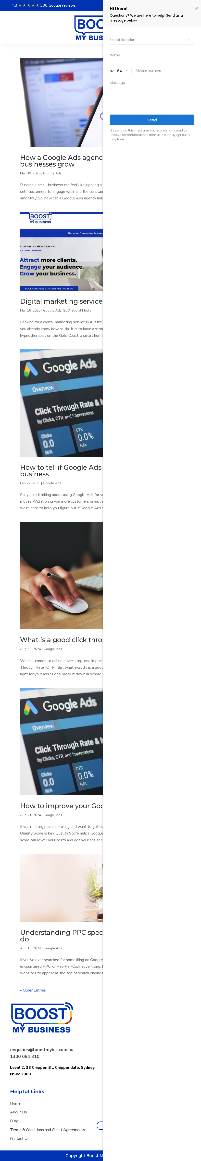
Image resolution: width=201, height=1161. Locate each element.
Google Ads (52, 173)
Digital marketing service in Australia (80, 301)
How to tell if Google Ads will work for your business (90, 470)
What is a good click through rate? (76, 640)
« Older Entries (33, 990)
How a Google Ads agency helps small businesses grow (82, 161)
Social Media (81, 310)
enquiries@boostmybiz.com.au (41, 1050)
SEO (66, 310)
